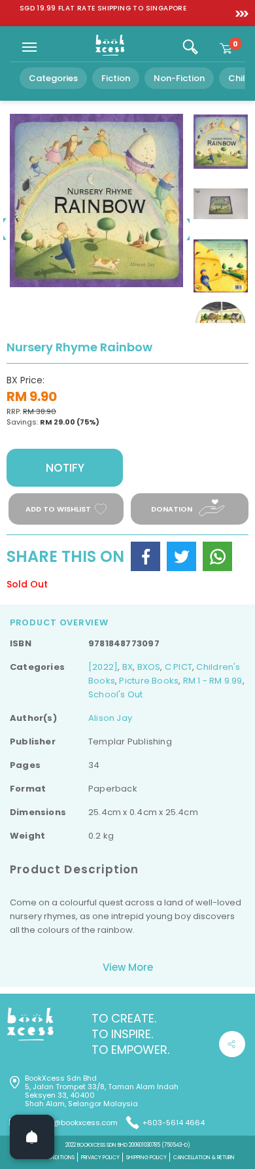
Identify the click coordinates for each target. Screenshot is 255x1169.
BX (127, 667)
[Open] (32, 1137)
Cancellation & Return (204, 1157)
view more (128, 967)
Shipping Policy (146, 1157)
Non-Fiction (179, 78)
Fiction (115, 78)
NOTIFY (65, 468)
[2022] (103, 667)
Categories (53, 78)
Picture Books (148, 680)
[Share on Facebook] (145, 556)
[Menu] (29, 47)
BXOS (149, 667)
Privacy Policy (100, 1157)
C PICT (178, 667)
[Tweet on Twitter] (181, 556)
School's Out (115, 694)
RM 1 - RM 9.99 (213, 680)
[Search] (190, 47)
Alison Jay (110, 718)
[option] (103, 8)
